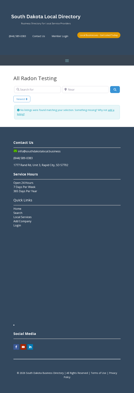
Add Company (22, 221)
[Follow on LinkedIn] (30, 347)
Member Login (60, 36)
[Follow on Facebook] (16, 347)
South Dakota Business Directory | (46, 373)
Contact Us (38, 36)
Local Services (22, 217)
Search (17, 213)
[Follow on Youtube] (23, 347)
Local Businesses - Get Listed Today (99, 35)
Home (17, 209)
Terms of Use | (100, 373)
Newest (21, 99)
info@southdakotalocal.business (39, 151)
